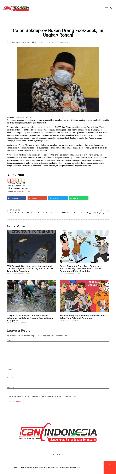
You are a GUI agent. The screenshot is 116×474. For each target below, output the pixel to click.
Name (10, 369)
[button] (106, 8)
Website (10, 387)
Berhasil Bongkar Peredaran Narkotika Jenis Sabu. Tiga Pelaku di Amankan (83, 316)
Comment (12, 340)
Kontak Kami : (58, 455)
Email (10, 378)
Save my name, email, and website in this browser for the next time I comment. (43, 396)
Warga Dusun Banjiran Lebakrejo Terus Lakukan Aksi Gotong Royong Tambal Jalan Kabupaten (30, 318)
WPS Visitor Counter (24, 191)
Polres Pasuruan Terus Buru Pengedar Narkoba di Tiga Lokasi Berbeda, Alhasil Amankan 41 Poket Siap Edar (80, 268)
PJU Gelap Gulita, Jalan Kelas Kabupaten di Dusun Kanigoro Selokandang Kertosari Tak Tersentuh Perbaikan (30, 268)
